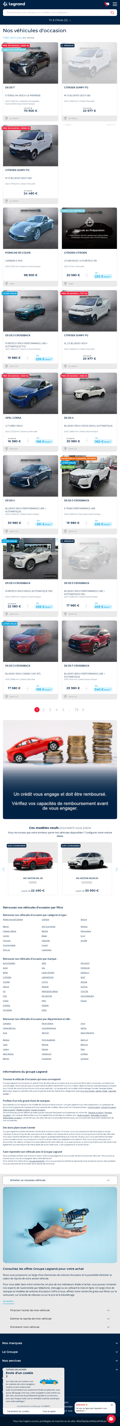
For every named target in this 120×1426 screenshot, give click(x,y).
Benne (6, 926)
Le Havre (84, 1059)
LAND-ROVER (48, 973)
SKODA (84, 982)
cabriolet (112, 1091)
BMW (5, 973)
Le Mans (84, 1054)
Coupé (45, 945)
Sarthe (83, 1028)
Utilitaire (45, 919)
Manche (45, 1033)
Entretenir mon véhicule (24, 1327)
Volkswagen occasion (12, 1118)
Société (84, 940)
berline (99, 1091)
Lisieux (6, 1049)
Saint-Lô (84, 1040)
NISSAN (45, 1005)
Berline (45, 931)
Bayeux (6, 1040)
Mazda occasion (23, 1110)
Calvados (7, 1023)
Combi (6, 936)
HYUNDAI (7, 1010)
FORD (5, 1001)
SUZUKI (84, 987)
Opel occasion (9, 1110)
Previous (64, 164)
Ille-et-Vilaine (47, 1023)
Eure (5, 1033)
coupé (5, 1094)
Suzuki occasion (38, 1110)
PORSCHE (85, 968)
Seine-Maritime (87, 1033)
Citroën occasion (108, 1107)
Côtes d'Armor (9, 1028)
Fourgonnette (9, 945)
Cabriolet (46, 940)
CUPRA (6, 982)
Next (113, 164)
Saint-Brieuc (8, 1054)
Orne (83, 1023)
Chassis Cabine (9, 931)
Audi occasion (83, 1115)
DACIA (6, 987)
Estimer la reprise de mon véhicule (31, 1318)
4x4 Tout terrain (48, 926)
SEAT (83, 977)
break (104, 1091)
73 (76, 710)
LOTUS (45, 982)
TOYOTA (84, 991)
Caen (5, 1044)
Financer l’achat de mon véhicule (30, 1310)
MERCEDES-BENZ (50, 991)
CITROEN (7, 977)
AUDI (5, 968)
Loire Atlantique (49, 1028)
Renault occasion (96, 1112)
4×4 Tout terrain (88, 1091)
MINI (44, 1001)
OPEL (44, 1010)
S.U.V (83, 936)
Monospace (86, 931)
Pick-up (6, 950)
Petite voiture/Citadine (13, 919)
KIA (43, 968)
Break (44, 936)
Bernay (6, 1059)
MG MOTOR (47, 996)
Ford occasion (94, 1107)
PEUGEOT (85, 963)
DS (4, 991)
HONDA (6, 1005)
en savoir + (8, 1301)
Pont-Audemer (48, 1040)
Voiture (84, 919)
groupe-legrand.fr (37, 1161)
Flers (83, 1049)
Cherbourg (46, 1054)
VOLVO (84, 1001)
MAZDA (45, 987)
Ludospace (46, 950)
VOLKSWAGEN (87, 996)
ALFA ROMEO (9, 963)
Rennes (45, 1044)
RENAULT (85, 973)
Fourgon (7, 940)
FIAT (5, 996)
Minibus (84, 926)
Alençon (84, 1044)
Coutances (46, 1059)
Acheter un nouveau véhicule (27, 1180)
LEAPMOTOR (47, 977)
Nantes (45, 1049)
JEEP (44, 963)
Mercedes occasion (99, 1115)
